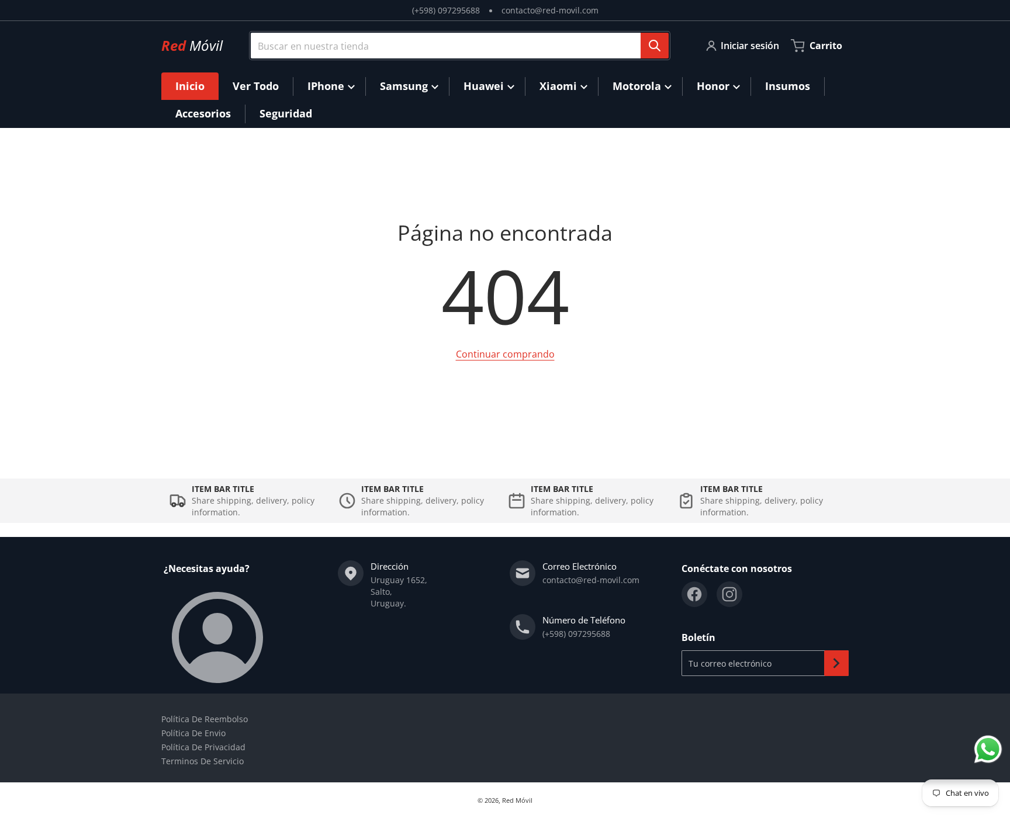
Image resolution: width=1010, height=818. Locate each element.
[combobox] (455, 45)
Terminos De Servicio (202, 761)
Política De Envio (193, 733)
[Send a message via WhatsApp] (988, 749)
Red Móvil (517, 800)
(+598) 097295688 (446, 10)
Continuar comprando (505, 354)
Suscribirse (836, 663)
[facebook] (694, 594)
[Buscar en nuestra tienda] (655, 45)
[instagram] (729, 594)
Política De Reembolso (204, 719)
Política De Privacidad (203, 747)
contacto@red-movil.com (550, 10)
